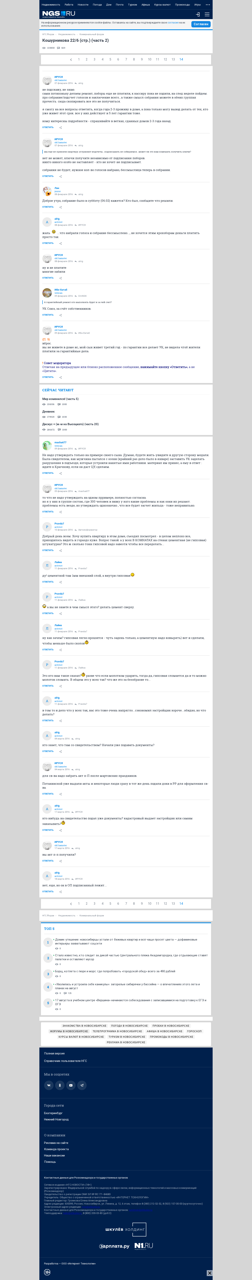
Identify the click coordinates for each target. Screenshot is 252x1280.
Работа (69, 4)
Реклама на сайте (56, 1143)
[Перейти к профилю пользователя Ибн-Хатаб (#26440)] (47, 293)
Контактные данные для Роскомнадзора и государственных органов (86, 1177)
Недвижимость (51, 4)
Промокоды (182, 4)
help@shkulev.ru (72, 1213)
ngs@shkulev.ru (91, 1206)
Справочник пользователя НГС (65, 1061)
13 (173, 59)
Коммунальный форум (92, 34)
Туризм (132, 4)
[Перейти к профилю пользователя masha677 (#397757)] (47, 445)
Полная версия (54, 1053)
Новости (83, 4)
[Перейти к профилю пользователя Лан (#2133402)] (47, 191)
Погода (97, 4)
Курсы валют (162, 4)
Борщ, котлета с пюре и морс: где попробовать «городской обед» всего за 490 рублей (115, 971)
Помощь (50, 1162)
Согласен (201, 24)
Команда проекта (56, 1149)
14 (181, 59)
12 (165, 59)
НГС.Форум (48, 34)
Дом (108, 4)
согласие (173, 22)
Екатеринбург (53, 1113)
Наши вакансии (54, 1155)
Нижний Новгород (56, 1119)
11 (157, 59)
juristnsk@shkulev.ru (140, 1209)
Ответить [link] (48, 127)
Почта (119, 4)
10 (149, 59)
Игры (198, 4)
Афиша (146, 4)
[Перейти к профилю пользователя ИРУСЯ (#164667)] (47, 80)
